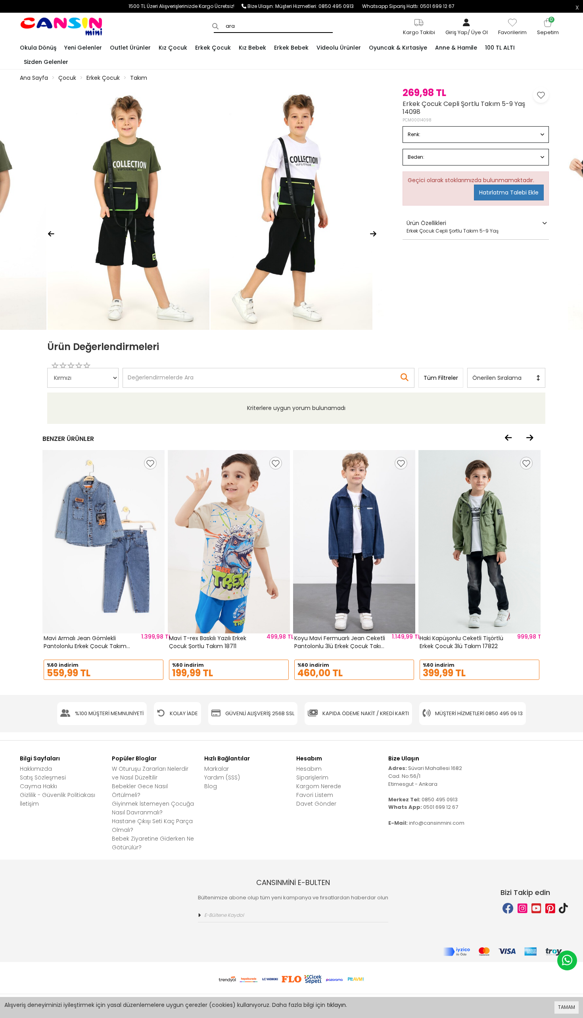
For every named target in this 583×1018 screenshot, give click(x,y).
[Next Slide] (373, 234)
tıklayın (336, 1005)
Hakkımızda (36, 769)
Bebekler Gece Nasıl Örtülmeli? (140, 790)
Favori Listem (314, 795)
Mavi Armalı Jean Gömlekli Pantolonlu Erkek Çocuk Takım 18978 (85, 646)
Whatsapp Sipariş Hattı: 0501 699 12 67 (408, 6)
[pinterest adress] (550, 908)
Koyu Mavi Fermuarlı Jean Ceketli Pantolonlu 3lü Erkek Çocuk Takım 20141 (340, 646)
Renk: (414, 134)
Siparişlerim (312, 777)
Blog (210, 786)
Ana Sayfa (34, 78)
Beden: (416, 157)
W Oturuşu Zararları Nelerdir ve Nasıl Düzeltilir (150, 773)
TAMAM (566, 1007)
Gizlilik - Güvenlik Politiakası (57, 795)
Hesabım (309, 769)
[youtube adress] (536, 908)
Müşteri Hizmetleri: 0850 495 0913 (318, 6)
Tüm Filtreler (441, 378)
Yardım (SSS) (222, 777)
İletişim (29, 804)
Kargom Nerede (318, 786)
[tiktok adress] (563, 908)
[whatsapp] (567, 960)
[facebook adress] (508, 908)
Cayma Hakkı (38, 786)
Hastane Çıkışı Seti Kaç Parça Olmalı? (152, 825)
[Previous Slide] (51, 234)
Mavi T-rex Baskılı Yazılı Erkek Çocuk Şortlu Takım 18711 (207, 642)
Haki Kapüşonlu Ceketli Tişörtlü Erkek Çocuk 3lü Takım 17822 (461, 642)
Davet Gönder (316, 804)
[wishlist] (150, 463)
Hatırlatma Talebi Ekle (509, 192)
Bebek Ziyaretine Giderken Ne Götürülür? (153, 843)
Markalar (216, 769)
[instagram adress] (522, 908)
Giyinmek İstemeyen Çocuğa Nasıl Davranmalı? (153, 808)
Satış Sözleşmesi (43, 777)
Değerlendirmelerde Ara (160, 374)
